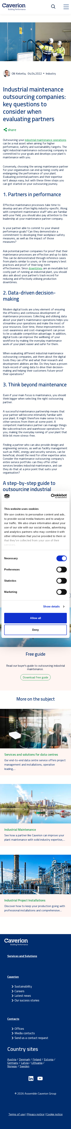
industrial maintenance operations (45, 140)
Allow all (35, 618)
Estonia (48, 1059)
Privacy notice (35, 1114)
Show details (51, 606)
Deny (35, 629)
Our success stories (27, 1000)
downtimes (35, 268)
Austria (11, 1059)
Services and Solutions (22, 956)
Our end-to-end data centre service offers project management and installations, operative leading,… (35, 764)
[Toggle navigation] (66, 7)
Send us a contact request (31, 1038)
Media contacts (25, 1033)
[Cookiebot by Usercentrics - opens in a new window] (51, 496)
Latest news (23, 996)
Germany (12, 1062)
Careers (19, 991)
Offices (19, 1029)
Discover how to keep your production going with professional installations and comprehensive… (34, 908)
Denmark (24, 1059)
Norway (12, 1066)
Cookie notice (54, 1114)
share (11, 130)
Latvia (25, 1062)
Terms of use (16, 1114)
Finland (37, 1059)
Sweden (24, 1066)
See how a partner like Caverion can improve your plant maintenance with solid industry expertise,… (34, 837)
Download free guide (35, 677)
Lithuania (36, 1062)
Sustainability (23, 986)
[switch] (61, 569)
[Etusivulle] (13, 6)
